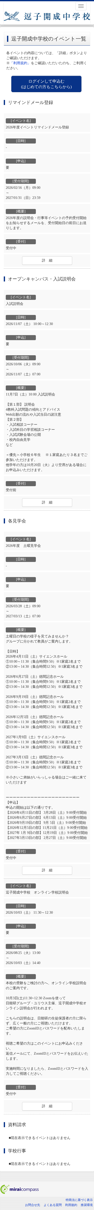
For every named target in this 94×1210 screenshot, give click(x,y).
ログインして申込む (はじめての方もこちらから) (46, 84)
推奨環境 (87, 1205)
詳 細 (47, 260)
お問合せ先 (32, 1205)
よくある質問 (53, 1205)
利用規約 (71, 1205)
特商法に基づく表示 (79, 1200)
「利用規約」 (20, 63)
